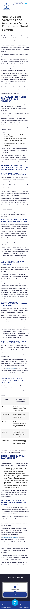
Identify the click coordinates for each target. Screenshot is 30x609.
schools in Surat (10, 368)
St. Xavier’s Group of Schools (10, 537)
